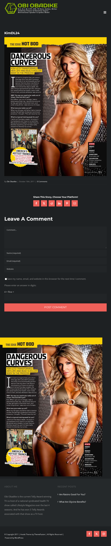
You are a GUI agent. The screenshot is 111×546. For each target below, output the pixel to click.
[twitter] (96, 534)
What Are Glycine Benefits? (72, 501)
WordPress (19, 538)
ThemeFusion (39, 534)
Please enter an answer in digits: (20, 285)
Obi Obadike (12, 181)
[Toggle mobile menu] (105, 12)
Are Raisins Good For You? (72, 494)
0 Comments (42, 181)
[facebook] (89, 534)
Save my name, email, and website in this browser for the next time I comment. (46, 278)
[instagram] (104, 534)
